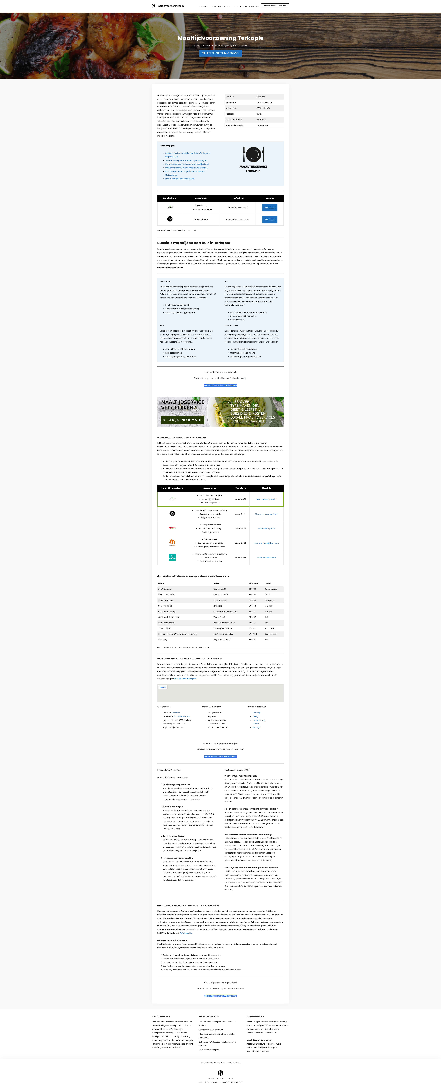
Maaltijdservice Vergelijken (246, 6)
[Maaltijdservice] (168, 5)
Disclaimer (221, 1078)
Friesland (176, 713)
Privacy (231, 1078)
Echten (256, 724)
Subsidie (203, 6)
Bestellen (269, 207)
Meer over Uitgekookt (266, 499)
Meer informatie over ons (258, 1051)
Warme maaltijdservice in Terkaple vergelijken (186, 160)
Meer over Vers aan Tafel (266, 514)
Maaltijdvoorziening (209, 1062)
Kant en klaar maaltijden (185, 678)
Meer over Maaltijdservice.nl (266, 543)
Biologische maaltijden (209, 1050)
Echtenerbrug (259, 720)
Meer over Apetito (266, 528)
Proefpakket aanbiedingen (275, 6)
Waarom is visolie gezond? (211, 1029)
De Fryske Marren (182, 716)
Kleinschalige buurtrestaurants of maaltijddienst (187, 164)
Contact (211, 1078)
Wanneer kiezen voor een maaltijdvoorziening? (186, 167)
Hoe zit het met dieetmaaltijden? (180, 178)
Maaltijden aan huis (220, 6)
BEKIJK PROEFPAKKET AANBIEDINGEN (220, 53)
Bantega (256, 727)
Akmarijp (257, 713)
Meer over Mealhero (266, 557)
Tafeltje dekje (186, 933)
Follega (256, 716)
